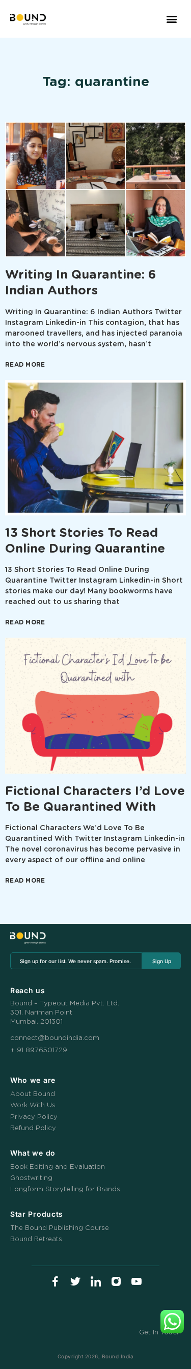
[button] (171, 19)
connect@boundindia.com (54, 1038)
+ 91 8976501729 (38, 1050)
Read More (25, 365)
